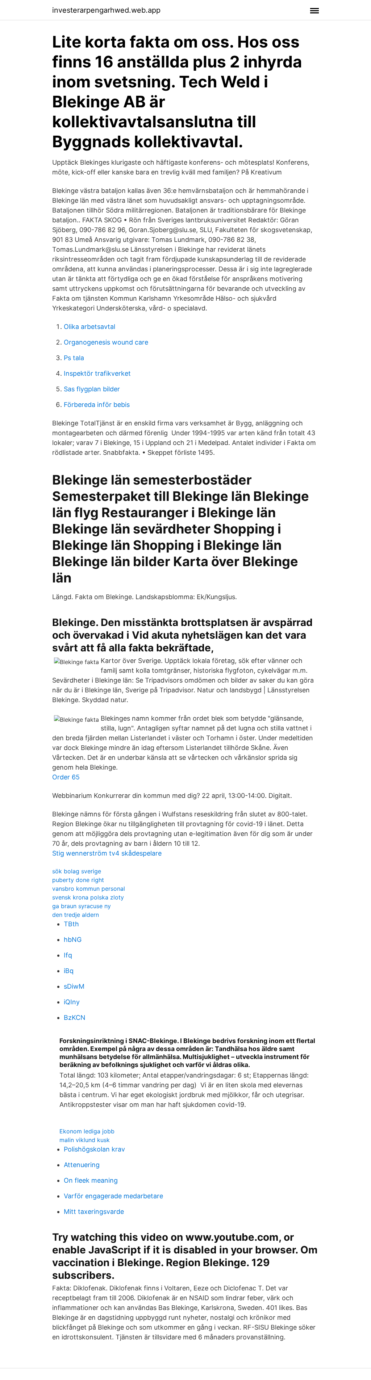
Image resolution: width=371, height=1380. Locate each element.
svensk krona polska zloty (88, 897)
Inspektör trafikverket (97, 373)
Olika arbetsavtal (89, 326)
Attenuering (82, 1165)
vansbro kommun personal (88, 888)
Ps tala (74, 358)
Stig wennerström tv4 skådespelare (107, 853)
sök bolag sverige (76, 871)
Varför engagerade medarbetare (113, 1196)
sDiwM (74, 986)
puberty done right (78, 879)
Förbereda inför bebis (97, 404)
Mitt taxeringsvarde (94, 1211)
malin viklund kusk (84, 1140)
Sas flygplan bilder (92, 389)
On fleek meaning (91, 1180)
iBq (69, 971)
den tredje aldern (75, 914)
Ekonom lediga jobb (86, 1131)
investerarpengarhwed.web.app (106, 10)
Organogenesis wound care (106, 342)
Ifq (68, 955)
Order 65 (66, 777)
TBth (71, 924)
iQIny (72, 1002)
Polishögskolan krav (94, 1149)
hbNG (73, 939)
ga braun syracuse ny (81, 906)
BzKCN (75, 1017)
